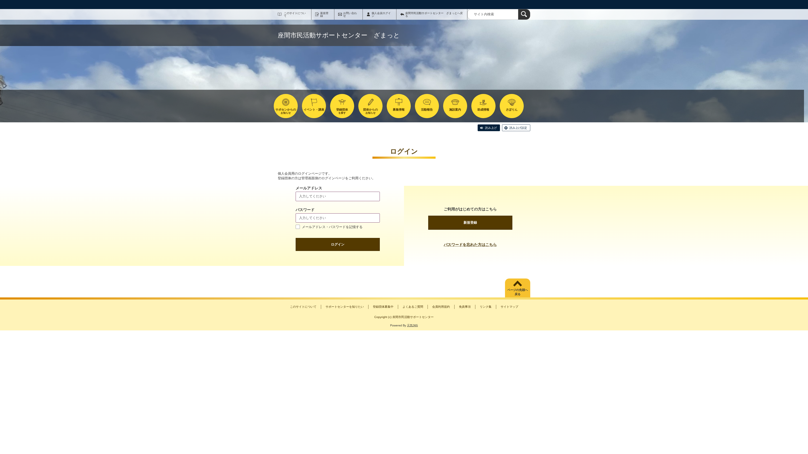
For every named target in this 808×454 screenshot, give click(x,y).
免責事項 (465, 306)
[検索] (524, 14)
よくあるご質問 (413, 306)
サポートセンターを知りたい (345, 306)
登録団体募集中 (383, 306)
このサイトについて (295, 14)
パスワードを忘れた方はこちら (470, 245)
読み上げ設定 (518, 127)
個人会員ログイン (381, 14)
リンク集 (486, 306)
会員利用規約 (441, 306)
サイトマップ (509, 306)
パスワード (305, 210)
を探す (342, 111)
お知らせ (285, 111)
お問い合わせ (350, 14)
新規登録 (324, 14)
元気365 (412, 325)
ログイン (337, 244)
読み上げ (491, 127)
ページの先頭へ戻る (517, 292)
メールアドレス (309, 188)
